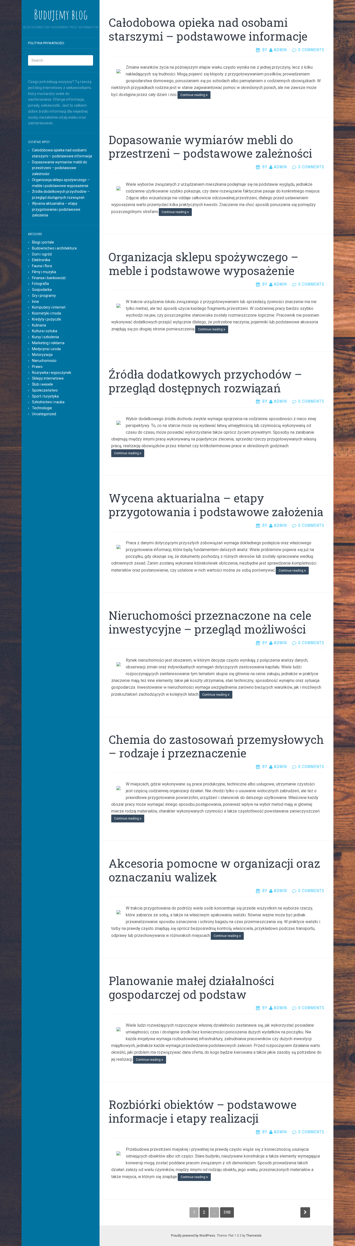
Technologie (42, 408)
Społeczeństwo (45, 390)
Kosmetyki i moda (46, 313)
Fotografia (40, 284)
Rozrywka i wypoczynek (51, 372)
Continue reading (193, 95)
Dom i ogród (42, 254)
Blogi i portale (43, 242)
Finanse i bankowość (49, 278)
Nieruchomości (44, 361)
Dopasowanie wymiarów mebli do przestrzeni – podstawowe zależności (59, 168)
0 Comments (311, 49)
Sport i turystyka (45, 396)
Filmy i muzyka (44, 272)
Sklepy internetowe (48, 378)
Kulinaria (39, 325)
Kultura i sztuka (44, 331)
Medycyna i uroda (46, 349)
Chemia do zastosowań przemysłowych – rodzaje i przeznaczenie (216, 746)
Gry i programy (44, 295)
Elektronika (41, 260)
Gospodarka (42, 289)
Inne (35, 301)
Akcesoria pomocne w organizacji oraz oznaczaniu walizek (214, 870)
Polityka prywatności (46, 43)
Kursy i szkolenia (45, 337)
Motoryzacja (42, 355)
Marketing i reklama (48, 343)
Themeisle (253, 1235)
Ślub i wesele (42, 384)
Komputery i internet (48, 307)
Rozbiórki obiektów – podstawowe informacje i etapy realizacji (203, 1111)
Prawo (37, 367)
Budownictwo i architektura (54, 248)
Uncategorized (44, 414)
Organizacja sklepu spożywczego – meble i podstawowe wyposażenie (203, 263)
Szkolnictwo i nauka (48, 402)
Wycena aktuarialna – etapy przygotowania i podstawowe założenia (56, 209)
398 (227, 1212)
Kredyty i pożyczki (46, 319)
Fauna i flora (42, 266)
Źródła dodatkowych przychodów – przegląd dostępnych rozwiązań (205, 381)
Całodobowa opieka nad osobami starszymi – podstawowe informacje (208, 29)
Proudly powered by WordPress (193, 1235)
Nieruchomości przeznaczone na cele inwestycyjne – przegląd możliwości (210, 622)
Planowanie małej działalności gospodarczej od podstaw (191, 987)
